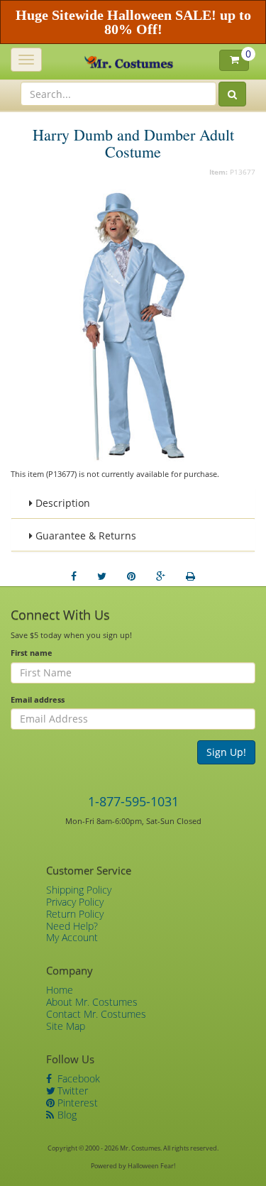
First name (31, 652)
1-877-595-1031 (133, 801)
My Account (72, 937)
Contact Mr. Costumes (96, 1014)
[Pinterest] (131, 576)
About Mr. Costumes (92, 1002)
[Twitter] (102, 576)
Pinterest (76, 1102)
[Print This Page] (190, 576)
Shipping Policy (78, 889)
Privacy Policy (75, 901)
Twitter (71, 1090)
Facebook (77, 1078)
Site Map (65, 1026)
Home (59, 989)
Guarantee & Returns (84, 535)
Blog (66, 1114)
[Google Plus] (160, 576)
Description (61, 503)
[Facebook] (74, 576)
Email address (38, 699)
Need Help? (72, 926)
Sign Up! (226, 752)
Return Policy (75, 914)
